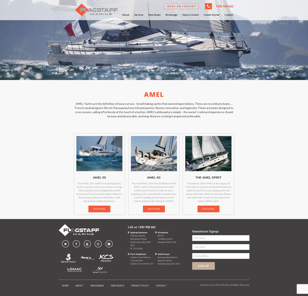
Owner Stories (211, 14)
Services (138, 14)
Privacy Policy (140, 285)
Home (65, 285)
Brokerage (171, 14)
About (125, 14)
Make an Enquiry (181, 6)
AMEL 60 (154, 177)
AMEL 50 (99, 177)
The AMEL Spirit (208, 177)
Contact (228, 14)
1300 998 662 (224, 6)
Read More (99, 209)
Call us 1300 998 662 (142, 227)
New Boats (154, 14)
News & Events (190, 14)
